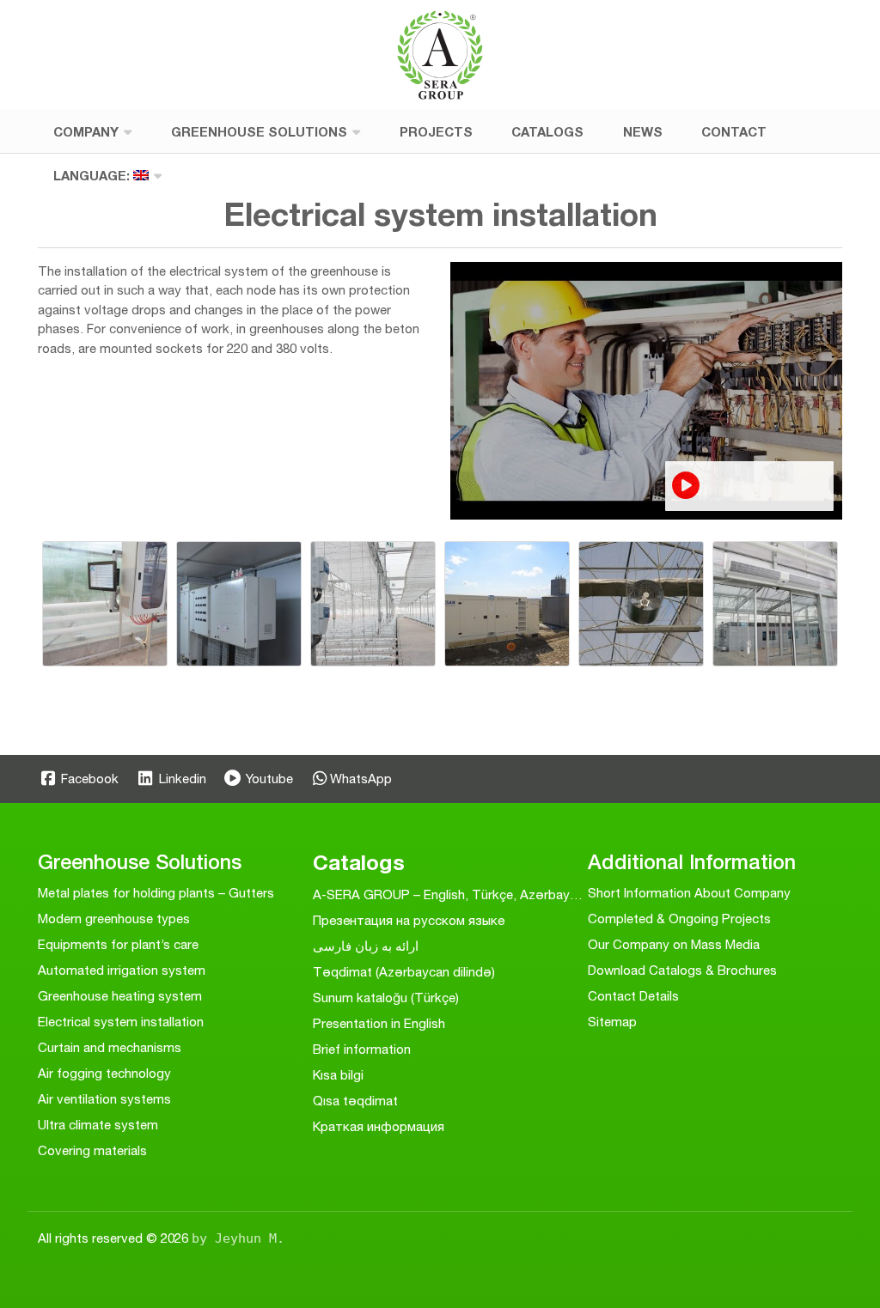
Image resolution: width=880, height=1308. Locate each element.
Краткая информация (378, 1126)
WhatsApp (360, 778)
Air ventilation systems (104, 1099)
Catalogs (547, 131)
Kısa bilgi (338, 1075)
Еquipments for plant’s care (118, 944)
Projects (436, 131)
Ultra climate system (98, 1124)
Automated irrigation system (121, 970)
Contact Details (633, 996)
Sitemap (612, 1021)
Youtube (267, 778)
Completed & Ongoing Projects (679, 918)
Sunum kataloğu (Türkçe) (386, 997)
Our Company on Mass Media (674, 944)
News (643, 131)
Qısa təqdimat (355, 1100)
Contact (734, 131)
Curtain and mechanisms (109, 1047)
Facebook (88, 778)
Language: (93, 175)
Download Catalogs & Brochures (682, 970)
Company (86, 131)
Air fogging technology (104, 1073)
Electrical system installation (121, 1021)
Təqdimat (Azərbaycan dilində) (404, 971)
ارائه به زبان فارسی (366, 946)
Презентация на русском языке (408, 920)
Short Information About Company (689, 892)
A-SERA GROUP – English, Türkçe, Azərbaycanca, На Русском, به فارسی (527, 894)
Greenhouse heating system (120, 996)
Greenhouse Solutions (259, 131)
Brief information (362, 1049)
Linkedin (180, 778)
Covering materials (92, 1150)
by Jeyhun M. (238, 1238)
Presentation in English (379, 1023)
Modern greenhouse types (114, 918)
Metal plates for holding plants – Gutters (156, 892)
